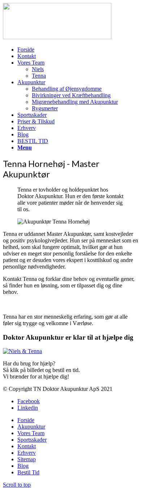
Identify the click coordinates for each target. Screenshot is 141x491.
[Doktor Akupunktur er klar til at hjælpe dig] (22, 351)
